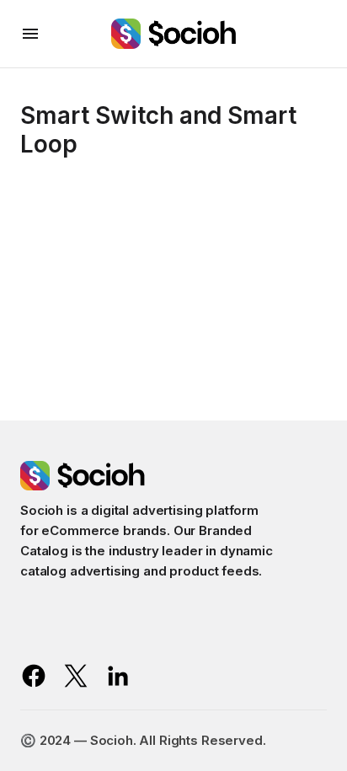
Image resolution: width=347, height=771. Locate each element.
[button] (30, 34)
